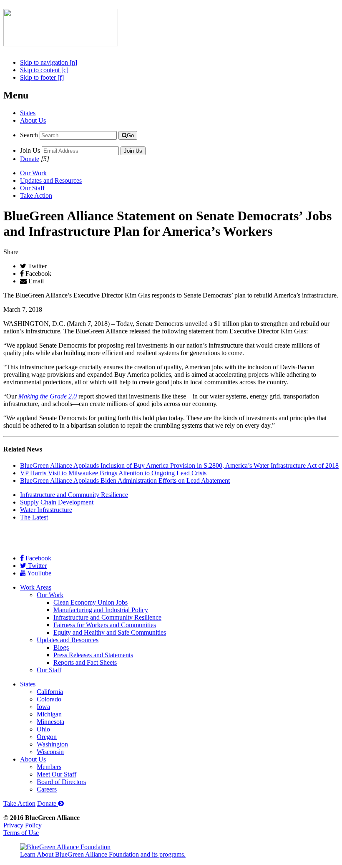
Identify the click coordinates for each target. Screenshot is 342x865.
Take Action (36, 195)
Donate (29, 158)
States (27, 112)
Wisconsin (50, 751)
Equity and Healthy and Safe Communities (109, 632)
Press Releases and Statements (93, 654)
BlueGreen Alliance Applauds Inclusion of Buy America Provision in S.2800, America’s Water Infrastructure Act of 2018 (179, 465)
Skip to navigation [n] (48, 62)
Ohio (43, 729)
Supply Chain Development (56, 502)
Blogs (61, 647)
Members (49, 766)
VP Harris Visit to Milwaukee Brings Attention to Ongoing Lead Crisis (113, 473)
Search (29, 135)
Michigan (49, 714)
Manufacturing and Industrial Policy (100, 609)
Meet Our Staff (56, 774)
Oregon (47, 736)
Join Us (30, 150)
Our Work (33, 173)
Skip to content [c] (44, 69)
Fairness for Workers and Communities (104, 624)
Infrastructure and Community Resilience (74, 494)
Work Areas (35, 587)
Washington (52, 744)
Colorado (49, 699)
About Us (33, 120)
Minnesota (50, 721)
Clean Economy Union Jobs (90, 602)
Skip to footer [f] (42, 77)
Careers (47, 789)
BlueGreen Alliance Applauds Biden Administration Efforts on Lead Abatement (125, 480)
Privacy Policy (22, 825)
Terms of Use (21, 832)
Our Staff (32, 188)
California (50, 691)
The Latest (34, 517)
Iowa (43, 706)
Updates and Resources (51, 180)
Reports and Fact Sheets (85, 662)
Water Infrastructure (46, 509)
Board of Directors (61, 781)
